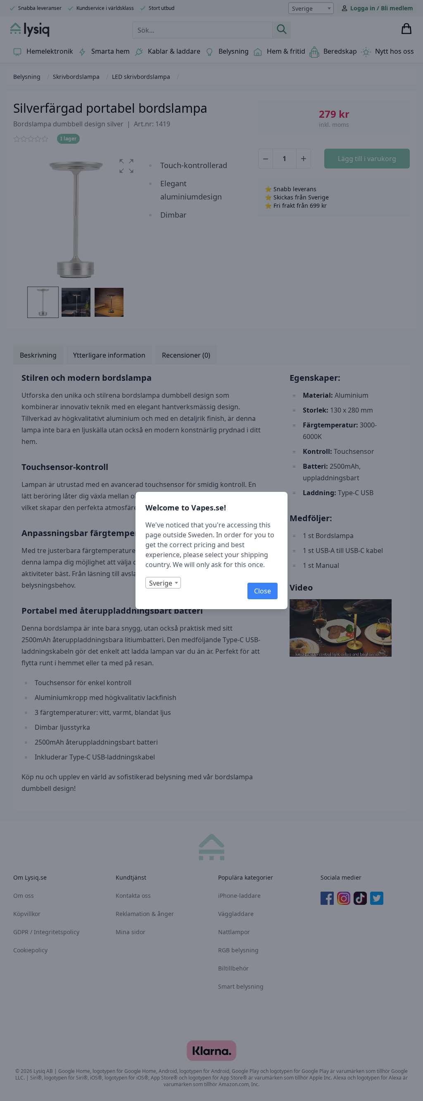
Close (262, 591)
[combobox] (163, 582)
